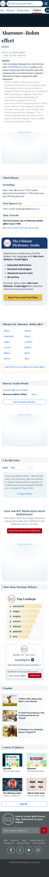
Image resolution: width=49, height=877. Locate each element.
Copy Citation (25, 493)
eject (26, 358)
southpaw (22, 660)
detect (7, 352)
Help (5, 840)
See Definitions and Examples (23, 664)
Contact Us (9, 843)
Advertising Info (37, 840)
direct (27, 352)
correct (7, 347)
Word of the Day (24, 655)
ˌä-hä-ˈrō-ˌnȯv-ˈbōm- (13, 55)
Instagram (38, 850)
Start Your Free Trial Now (23, 297)
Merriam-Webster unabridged (24, 531)
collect (7, 341)
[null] (32, 659)
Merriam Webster (8, 819)
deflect (27, 347)
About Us (15, 840)
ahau (34, 394)
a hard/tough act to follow (15, 390)
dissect (7, 358)
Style (5, 467)
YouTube (29, 850)
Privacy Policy (23, 843)
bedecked (8, 336)
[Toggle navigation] (46, 4)
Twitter (20, 850)
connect (28, 341)
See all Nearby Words (23, 401)
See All (23, 803)
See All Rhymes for (25, 366)
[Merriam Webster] (24, 649)
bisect (27, 336)
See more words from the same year (21, 227)
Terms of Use (39, 843)
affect (6, 330)
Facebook (11, 850)
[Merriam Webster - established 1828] (3, 4)
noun (5, 46)
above (36, 208)
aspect (27, 330)
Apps (24, 840)
